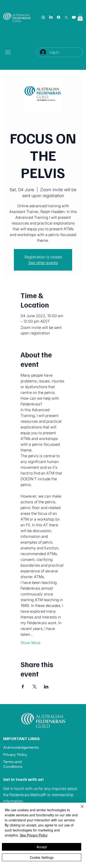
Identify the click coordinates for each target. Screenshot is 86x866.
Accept (42, 846)
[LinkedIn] (51, 17)
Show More (30, 642)
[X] (66, 17)
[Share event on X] (34, 686)
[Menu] (8, 52)
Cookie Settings (42, 857)
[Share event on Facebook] (23, 686)
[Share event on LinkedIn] (46, 686)
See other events (43, 262)
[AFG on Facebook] (58, 17)
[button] (80, 17)
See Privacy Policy (34, 835)
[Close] (79, 809)
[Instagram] (43, 17)
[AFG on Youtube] (74, 17)
